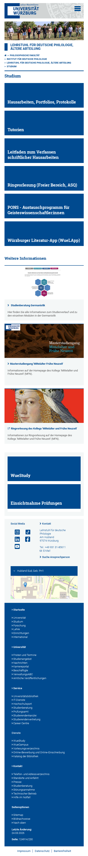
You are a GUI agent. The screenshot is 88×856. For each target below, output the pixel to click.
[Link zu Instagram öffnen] (15, 532)
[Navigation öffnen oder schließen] (77, 8)
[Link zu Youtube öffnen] (15, 546)
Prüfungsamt (20, 711)
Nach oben (19, 822)
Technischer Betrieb (24, 793)
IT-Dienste (19, 699)
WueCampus (20, 744)
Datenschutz (42, 851)
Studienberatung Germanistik (28, 305)
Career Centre (21, 723)
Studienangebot (22, 658)
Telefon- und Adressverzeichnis (31, 774)
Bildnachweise (21, 818)
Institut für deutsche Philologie (27, 59)
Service (17, 688)
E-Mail (46, 550)
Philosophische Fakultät (25, 55)
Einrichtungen (21, 633)
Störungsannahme (24, 789)
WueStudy (19, 740)
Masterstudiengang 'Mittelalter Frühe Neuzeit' (36, 363)
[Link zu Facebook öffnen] (26, 539)
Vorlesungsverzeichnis (26, 748)
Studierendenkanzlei (25, 715)
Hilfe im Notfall (21, 797)
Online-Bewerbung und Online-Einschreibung (39, 752)
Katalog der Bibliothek (25, 756)
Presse (17, 781)
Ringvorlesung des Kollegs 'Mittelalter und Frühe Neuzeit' (44, 428)
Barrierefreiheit (62, 851)
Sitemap (18, 814)
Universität (19, 617)
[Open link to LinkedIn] (15, 539)
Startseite (19, 609)
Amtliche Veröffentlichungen (29, 678)
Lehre (16, 629)
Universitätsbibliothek (25, 696)
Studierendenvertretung (26, 719)
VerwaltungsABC (23, 674)
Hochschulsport (22, 703)
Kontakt (46, 523)
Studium (12, 66)
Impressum (23, 851)
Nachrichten (20, 662)
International (20, 637)
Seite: (15, 839)
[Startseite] (6, 55)
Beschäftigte (20, 670)
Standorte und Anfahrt (25, 778)
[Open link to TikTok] (26, 532)
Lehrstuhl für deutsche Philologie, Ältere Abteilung (39, 62)
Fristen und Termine (24, 655)
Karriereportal (21, 666)
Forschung (19, 625)
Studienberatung (22, 707)
